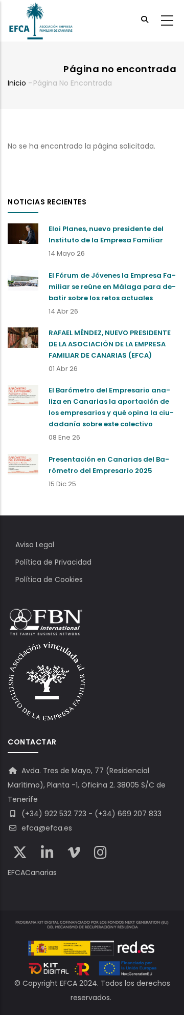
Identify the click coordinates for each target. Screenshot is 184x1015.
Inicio (17, 83)
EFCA (68, 983)
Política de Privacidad (53, 562)
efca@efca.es (45, 828)
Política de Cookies (49, 579)
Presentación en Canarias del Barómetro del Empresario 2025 (109, 464)
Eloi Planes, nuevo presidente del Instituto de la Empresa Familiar (106, 234)
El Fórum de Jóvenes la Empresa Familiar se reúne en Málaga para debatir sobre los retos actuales (112, 287)
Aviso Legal (34, 545)
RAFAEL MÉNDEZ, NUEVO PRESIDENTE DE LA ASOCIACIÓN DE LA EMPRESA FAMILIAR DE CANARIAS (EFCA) (110, 344)
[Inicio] (41, 21)
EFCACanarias (32, 872)
